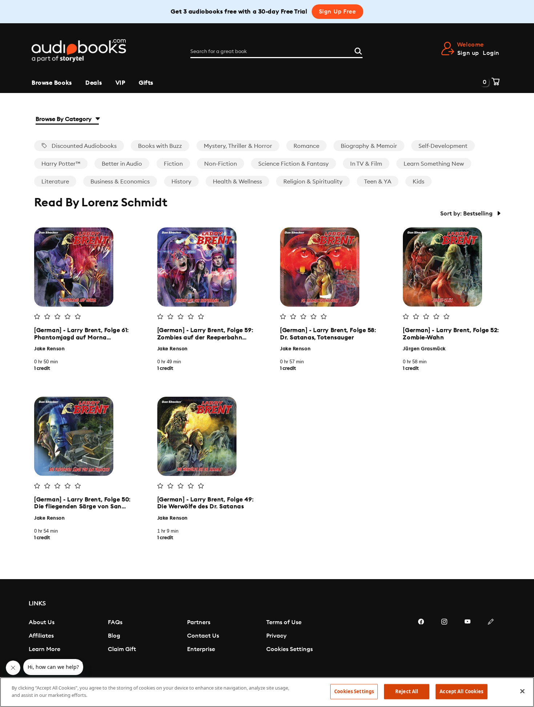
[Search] (358, 50)
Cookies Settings (289, 649)
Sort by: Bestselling (467, 214)
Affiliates (41, 636)
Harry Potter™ (60, 164)
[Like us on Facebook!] (421, 643)
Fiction (173, 164)
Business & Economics (120, 182)
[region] (267, 692)
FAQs (115, 622)
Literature (55, 182)
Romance (306, 146)
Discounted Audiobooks (83, 146)
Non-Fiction (220, 164)
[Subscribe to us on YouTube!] (467, 643)
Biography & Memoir (369, 146)
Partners (198, 622)
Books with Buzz (160, 146)
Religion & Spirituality (313, 182)
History (181, 182)
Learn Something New (434, 164)
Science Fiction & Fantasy (293, 164)
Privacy (276, 636)
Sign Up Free (337, 12)
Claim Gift (122, 649)
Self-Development (443, 146)
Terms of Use (284, 622)
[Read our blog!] (490, 643)
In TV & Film (366, 164)
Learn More (44, 649)
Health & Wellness (237, 182)
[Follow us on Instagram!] (444, 643)
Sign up (468, 53)
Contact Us (203, 636)
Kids (418, 182)
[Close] (522, 691)
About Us (41, 622)
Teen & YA (377, 182)
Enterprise (201, 649)
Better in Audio (122, 164)
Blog (114, 636)
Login (491, 53)
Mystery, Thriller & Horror (238, 146)
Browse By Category (64, 119)
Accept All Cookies (461, 691)
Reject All (406, 691)
